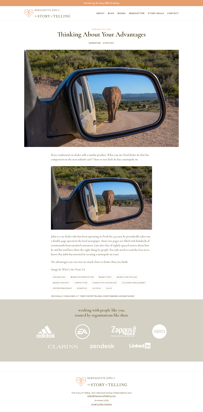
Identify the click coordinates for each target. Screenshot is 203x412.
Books (122, 13)
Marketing (95, 43)
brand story (105, 277)
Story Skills (156, 13)
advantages (59, 277)
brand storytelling (127, 277)
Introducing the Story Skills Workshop (101, 3)
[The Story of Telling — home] (47, 13)
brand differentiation (82, 277)
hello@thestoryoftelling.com (101, 396)
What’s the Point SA (73, 269)
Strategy (108, 43)
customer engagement (133, 283)
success (96, 288)
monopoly (82, 288)
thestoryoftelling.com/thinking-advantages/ (107, 296)
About (100, 13)
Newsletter (136, 13)
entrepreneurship (62, 288)
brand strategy (61, 283)
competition (80, 283)
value (109, 288)
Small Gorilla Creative (101, 404)
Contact (173, 13)
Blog (111, 13)
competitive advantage (104, 283)
